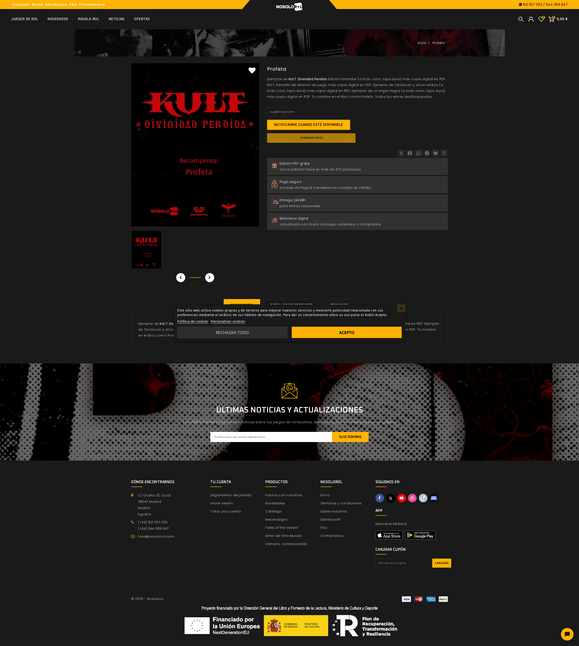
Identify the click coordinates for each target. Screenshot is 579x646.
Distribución (56, 4)
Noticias (117, 19)
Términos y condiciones (341, 503)
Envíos (37, 4)
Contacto (20, 4)
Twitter (390, 498)
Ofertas (142, 19)
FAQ (73, 4)
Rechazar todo (232, 332)
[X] (401, 153)
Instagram (412, 498)
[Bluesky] (435, 153)
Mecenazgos (276, 519)
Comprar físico (311, 138)
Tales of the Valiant (281, 527)
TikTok (423, 498)
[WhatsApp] (418, 153)
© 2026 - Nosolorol (147, 599)
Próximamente (92, 4)
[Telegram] (427, 153)
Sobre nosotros (333, 511)
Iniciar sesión (221, 503)
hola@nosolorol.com (156, 536)
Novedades (57, 19)
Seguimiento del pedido (231, 495)
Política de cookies (192, 321)
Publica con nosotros (283, 495)
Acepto (346, 332)
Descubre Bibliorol (391, 524)
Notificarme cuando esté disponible (308, 124)
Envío (325, 495)
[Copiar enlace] (444, 153)
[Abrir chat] (567, 634)
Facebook (379, 498)
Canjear (442, 563)
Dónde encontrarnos (152, 482)
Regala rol (88, 19)
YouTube (401, 498)
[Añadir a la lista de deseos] (252, 70)
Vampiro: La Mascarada (286, 544)
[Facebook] (409, 153)
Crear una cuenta (225, 511)
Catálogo (273, 511)
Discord (434, 498)
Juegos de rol (24, 19)
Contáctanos (332, 536)
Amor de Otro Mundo (283, 536)
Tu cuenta (220, 482)
